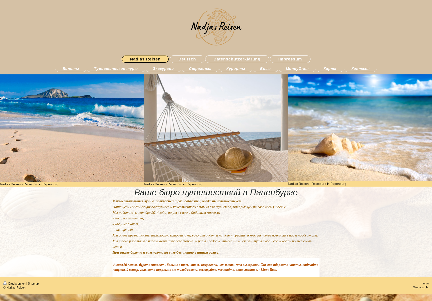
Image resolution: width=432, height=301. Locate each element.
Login (425, 283)
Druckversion (16, 283)
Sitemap (33, 283)
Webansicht (421, 287)
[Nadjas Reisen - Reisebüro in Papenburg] (72, 127)
